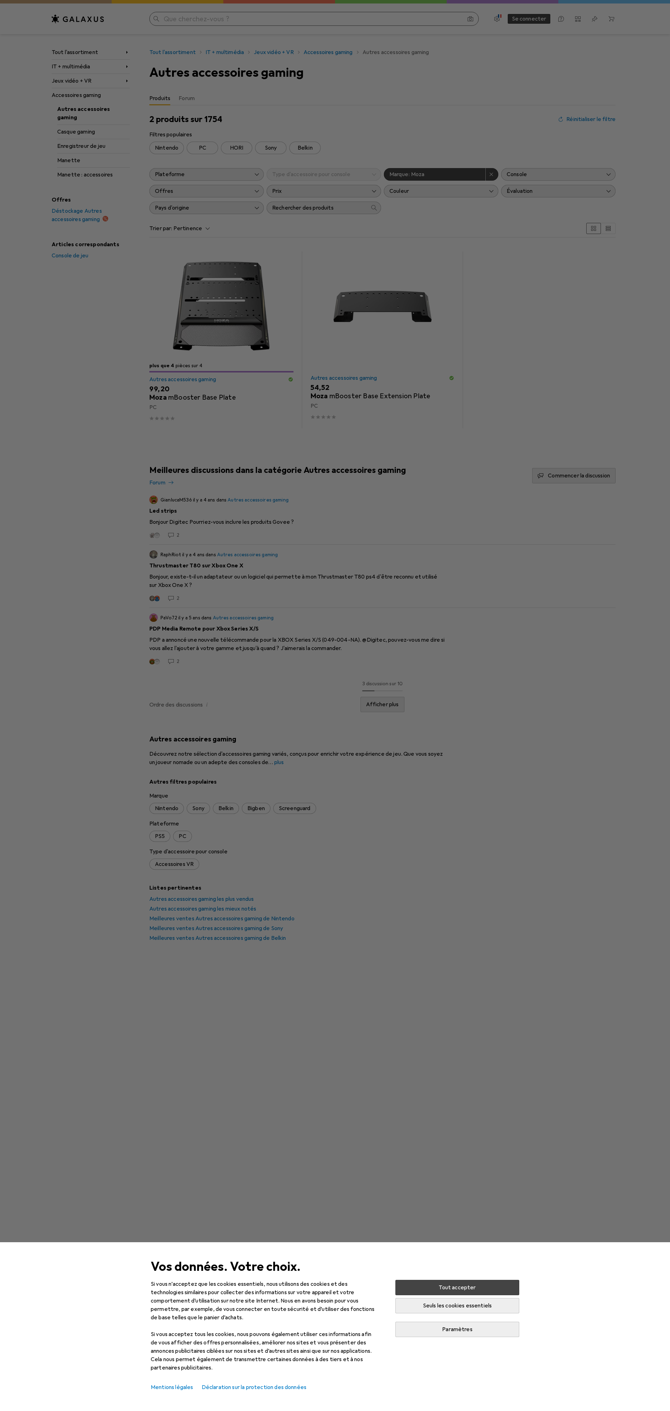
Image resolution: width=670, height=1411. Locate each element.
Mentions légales (172, 1387)
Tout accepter (457, 1287)
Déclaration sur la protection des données (254, 1387)
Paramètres (457, 1329)
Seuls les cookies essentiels (457, 1305)
